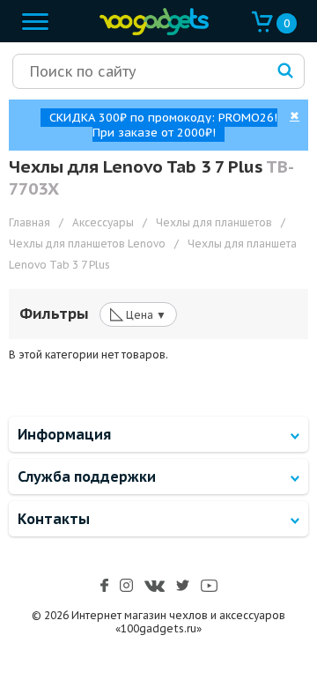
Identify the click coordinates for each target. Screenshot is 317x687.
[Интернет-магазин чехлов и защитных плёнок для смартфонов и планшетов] (149, 31)
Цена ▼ (138, 313)
